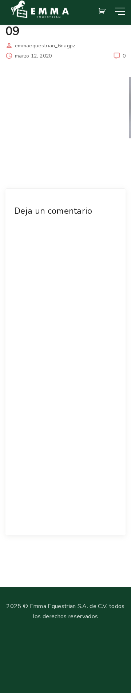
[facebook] (8, 679)
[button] (103, 11)
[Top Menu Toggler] (120, 11)
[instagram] (20, 679)
